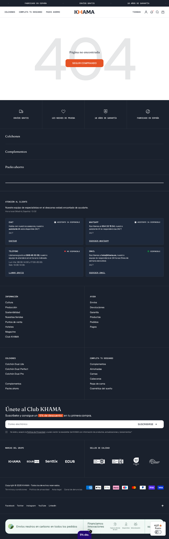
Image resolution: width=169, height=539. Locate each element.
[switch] (158, 532)
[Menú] (164, 523)
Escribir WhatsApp (99, 241)
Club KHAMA (12, 336)
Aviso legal (57, 489)
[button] (84, 535)
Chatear (13, 241)
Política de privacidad (39, 489)
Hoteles (9, 326)
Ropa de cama (97, 383)
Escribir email (97, 273)
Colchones (10, 12)
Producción (11, 307)
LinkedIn (52, 505)
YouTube (42, 505)
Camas (93, 373)
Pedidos (94, 322)
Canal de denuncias (73, 489)
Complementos (13, 383)
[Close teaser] (90, 531)
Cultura (9, 302)
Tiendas (137, 12)
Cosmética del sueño (101, 388)
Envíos (93, 302)
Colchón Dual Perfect (16, 369)
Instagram (31, 505)
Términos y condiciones (16, 489)
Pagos (93, 326)
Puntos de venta (13, 322)
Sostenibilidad (12, 312)
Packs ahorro (53, 12)
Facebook (9, 505)
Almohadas (96, 369)
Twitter (20, 505)
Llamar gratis (16, 273)
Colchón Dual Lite (14, 364)
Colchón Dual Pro (14, 373)
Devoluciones (97, 307)
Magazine (10, 331)
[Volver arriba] (162, 505)
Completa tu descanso (30, 12)
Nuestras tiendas (14, 317)
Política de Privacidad (36, 432)
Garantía (94, 312)
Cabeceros (95, 378)
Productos (95, 317)
